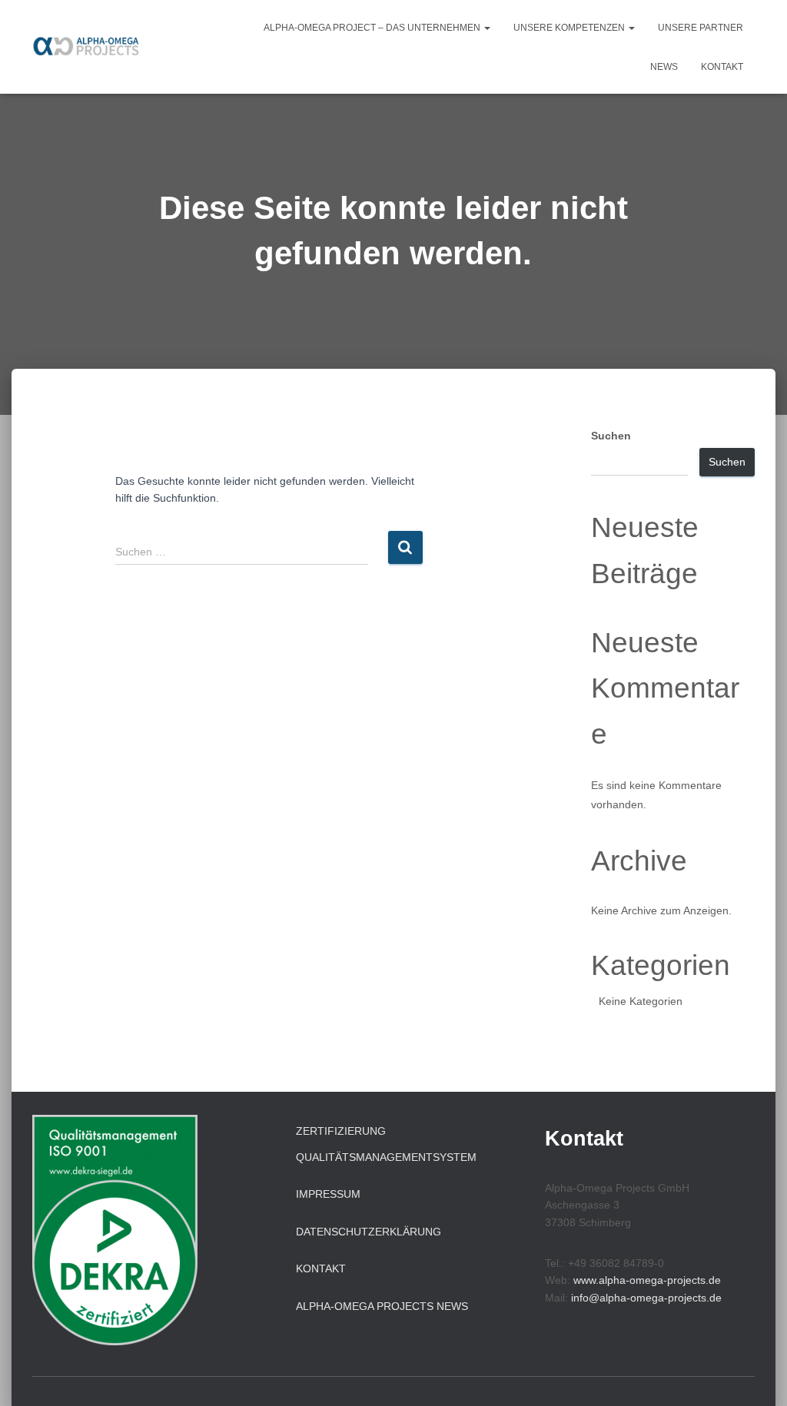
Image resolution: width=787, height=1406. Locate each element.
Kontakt (722, 66)
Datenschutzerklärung (368, 1231)
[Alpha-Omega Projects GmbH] (89, 47)
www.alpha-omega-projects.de (647, 1280)
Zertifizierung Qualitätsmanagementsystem (386, 1144)
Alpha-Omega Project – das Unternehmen (373, 27)
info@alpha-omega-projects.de (646, 1298)
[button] (486, 27)
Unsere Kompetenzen (570, 27)
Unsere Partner (700, 27)
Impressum (328, 1194)
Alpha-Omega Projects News (382, 1306)
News (664, 66)
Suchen (611, 435)
